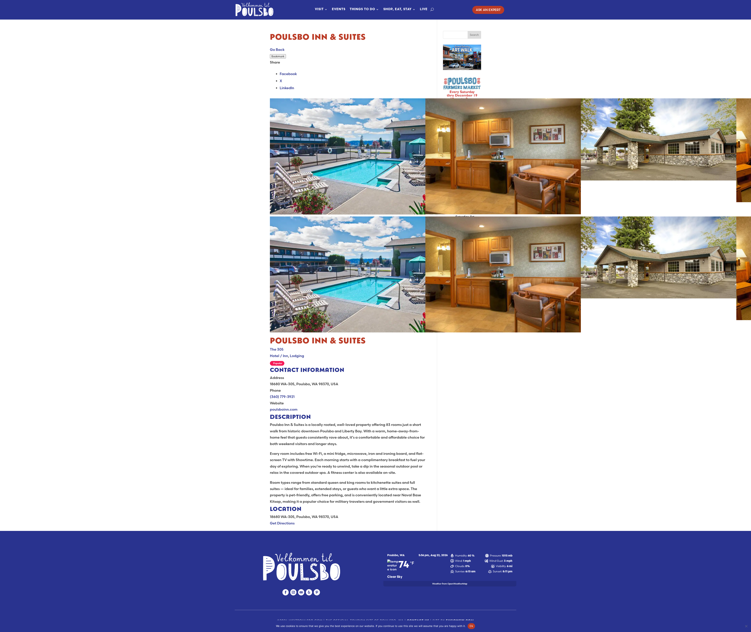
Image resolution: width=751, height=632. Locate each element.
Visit (319, 9)
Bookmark (277, 56)
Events (338, 9)
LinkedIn (287, 88)
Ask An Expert (488, 10)
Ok (471, 626)
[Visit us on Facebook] (285, 592)
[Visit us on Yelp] (309, 592)
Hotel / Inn (279, 356)
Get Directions (282, 523)
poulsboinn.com (283, 409)
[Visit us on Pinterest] (317, 592)
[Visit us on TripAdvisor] (301, 592)
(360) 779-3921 (282, 396)
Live (424, 9)
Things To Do (362, 9)
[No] (746, 626)
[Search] (432, 9)
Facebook (288, 74)
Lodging (297, 356)
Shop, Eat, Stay (397, 9)
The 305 (277, 349)
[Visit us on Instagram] (293, 592)
